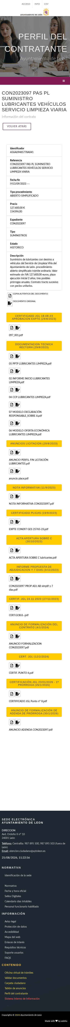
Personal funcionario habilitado (22, 907)
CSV (46, 4)
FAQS (8, 958)
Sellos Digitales (13, 896)
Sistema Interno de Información (22, 999)
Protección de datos (16, 927)
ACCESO (26, 4)
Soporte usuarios (14, 953)
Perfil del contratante (16, 993)
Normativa (11, 886)
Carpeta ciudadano (15, 983)
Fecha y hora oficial (15, 891)
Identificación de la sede (18, 875)
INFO (37, 4)
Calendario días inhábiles (18, 901)
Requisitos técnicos (15, 947)
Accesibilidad (12, 932)
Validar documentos (16, 978)
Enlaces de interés (14, 942)
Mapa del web (12, 937)
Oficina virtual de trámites (19, 973)
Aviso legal (10, 921)
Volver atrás (17, 126)
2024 (17, 1015)
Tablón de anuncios (15, 988)
